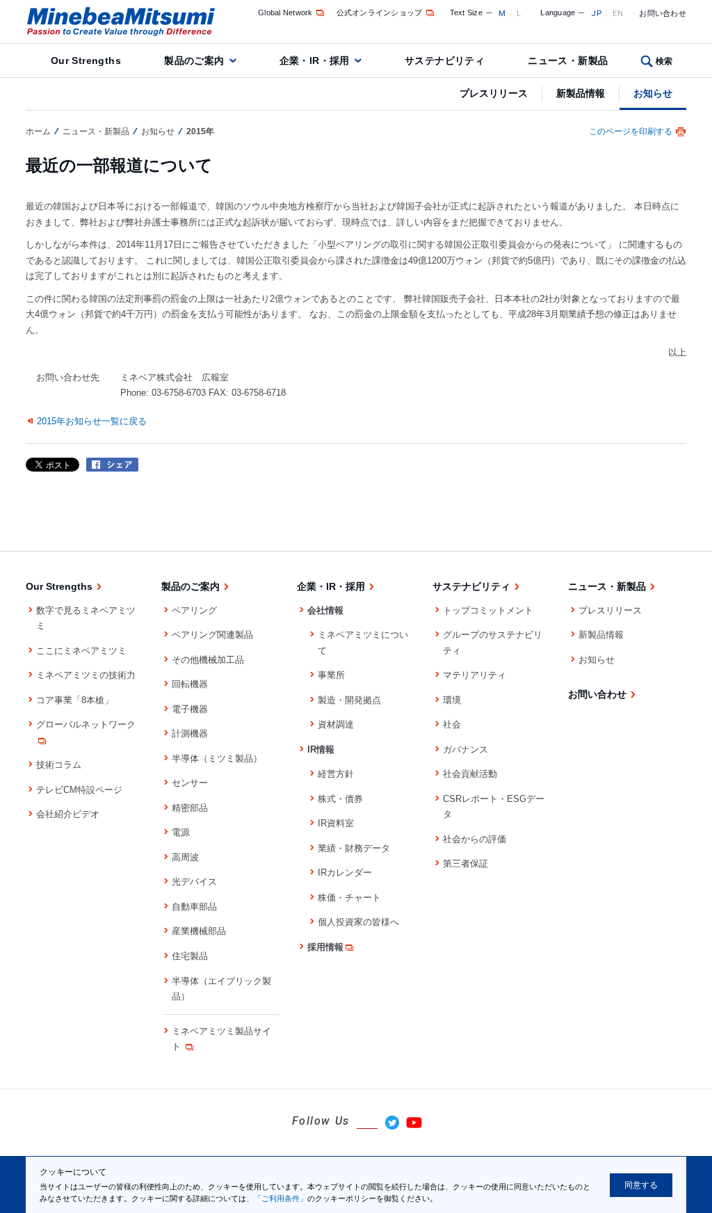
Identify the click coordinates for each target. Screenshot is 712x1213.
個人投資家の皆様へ (358, 922)
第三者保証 (465, 863)
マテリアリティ (474, 675)
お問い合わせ (662, 13)
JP (596, 13)
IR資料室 (336, 823)
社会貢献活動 (470, 774)
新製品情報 (580, 93)
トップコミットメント (488, 610)
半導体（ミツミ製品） (217, 758)
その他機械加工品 (208, 659)
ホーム (38, 131)
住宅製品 (190, 956)
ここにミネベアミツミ (81, 650)
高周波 (185, 857)
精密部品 (190, 808)
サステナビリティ (445, 60)
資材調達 (336, 724)
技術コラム (58, 765)
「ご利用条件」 (280, 1198)
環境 (452, 700)
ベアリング (194, 610)
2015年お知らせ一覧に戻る (92, 421)
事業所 (331, 675)
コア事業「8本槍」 (74, 700)
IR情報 (320, 749)
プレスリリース (494, 93)
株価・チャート (349, 897)
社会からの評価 (474, 839)
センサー (190, 783)
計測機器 (190, 733)
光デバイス (194, 881)
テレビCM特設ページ (79, 790)
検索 (664, 61)
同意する (641, 1185)
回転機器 (190, 684)
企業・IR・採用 (315, 60)
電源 (181, 832)
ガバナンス (465, 749)
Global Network (285, 12)
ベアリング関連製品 (212, 634)
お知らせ (652, 93)
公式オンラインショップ (380, 12)
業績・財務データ (354, 848)
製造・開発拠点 (349, 700)
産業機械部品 (199, 931)
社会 (452, 724)
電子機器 (190, 709)
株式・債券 (340, 799)
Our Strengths (86, 60)
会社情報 (325, 610)
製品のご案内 (194, 60)
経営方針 (336, 774)
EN (618, 13)
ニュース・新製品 (568, 60)
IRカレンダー (345, 872)
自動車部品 (194, 906)
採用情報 (325, 947)
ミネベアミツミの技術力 (86, 675)
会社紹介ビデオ (67, 814)
